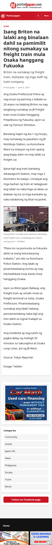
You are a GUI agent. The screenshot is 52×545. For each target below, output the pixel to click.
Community (11, 436)
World (8, 486)
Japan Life (10, 451)
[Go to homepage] (26, 5)
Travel (8, 479)
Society (8, 472)
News (6, 26)
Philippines (11, 465)
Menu (46, 16)
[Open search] (38, 16)
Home (6, 525)
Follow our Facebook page (26, 499)
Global (8, 444)
